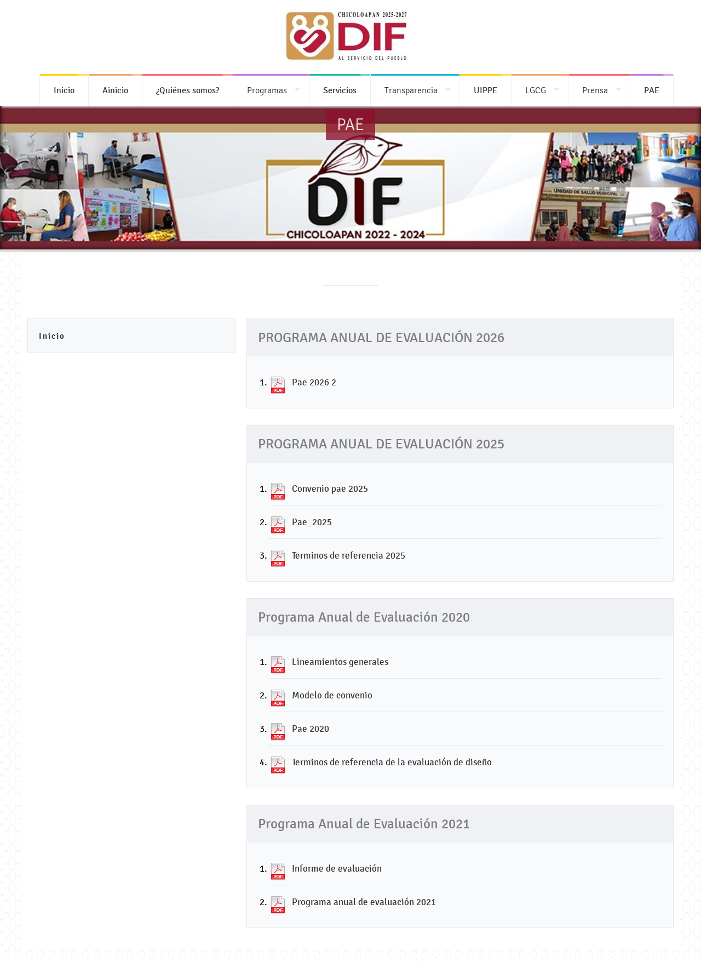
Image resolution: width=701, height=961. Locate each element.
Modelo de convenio (332, 695)
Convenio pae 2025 (330, 488)
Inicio (52, 336)
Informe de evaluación (337, 868)
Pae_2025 (312, 521)
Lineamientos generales (340, 661)
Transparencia (411, 90)
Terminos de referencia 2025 (348, 555)
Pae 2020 (310, 728)
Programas (267, 90)
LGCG (535, 90)
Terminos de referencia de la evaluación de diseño (392, 762)
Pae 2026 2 (314, 382)
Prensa (595, 90)
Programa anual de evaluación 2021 (364, 901)
